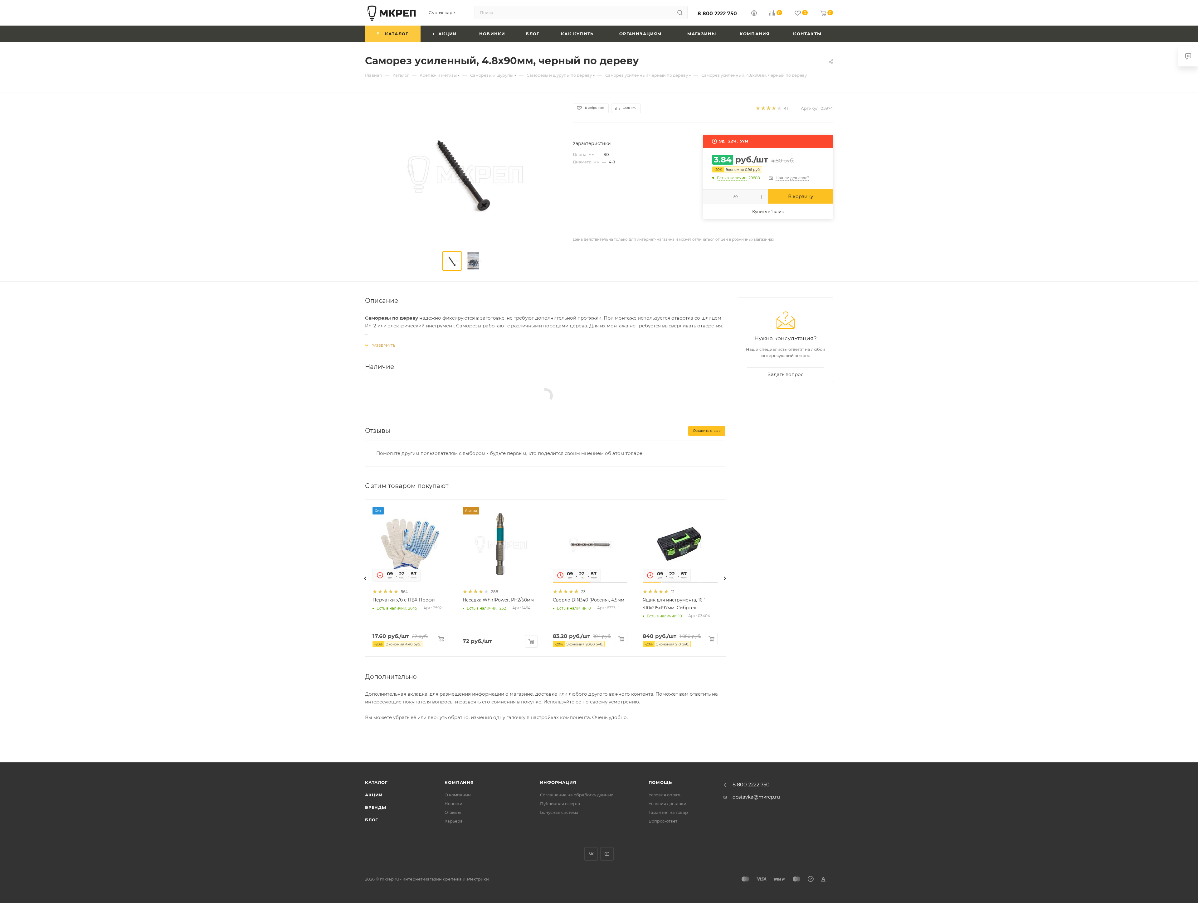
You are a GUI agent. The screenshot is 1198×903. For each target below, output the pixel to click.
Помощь (660, 782)
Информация (558, 782)
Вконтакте (591, 854)
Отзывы (453, 812)
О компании (458, 794)
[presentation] (365, 578)
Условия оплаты (665, 794)
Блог (371, 819)
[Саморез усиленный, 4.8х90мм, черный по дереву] (463, 173)
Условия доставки (667, 803)
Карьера (454, 820)
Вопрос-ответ (663, 820)
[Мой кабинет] (754, 14)
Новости (453, 803)
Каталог (376, 782)
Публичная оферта (560, 803)
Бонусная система (559, 812)
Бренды (375, 807)
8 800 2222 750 (717, 14)
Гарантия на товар (668, 812)
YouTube (607, 854)
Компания (459, 782)
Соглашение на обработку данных (576, 794)
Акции (374, 794)
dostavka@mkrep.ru (756, 797)
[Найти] (680, 12)
